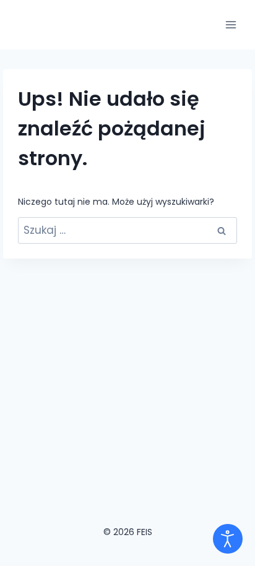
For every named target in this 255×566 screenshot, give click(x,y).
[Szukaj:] (127, 231)
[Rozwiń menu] (230, 24)
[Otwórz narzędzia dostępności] (228, 539)
